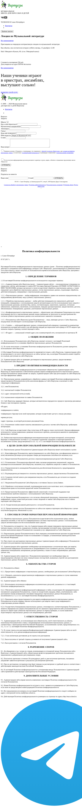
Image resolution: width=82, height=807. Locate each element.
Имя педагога (6, 135)
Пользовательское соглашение (55, 185)
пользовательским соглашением (64, 153)
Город (3, 131)
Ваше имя (4, 178)
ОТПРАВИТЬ (6, 165)
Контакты (8, 109)
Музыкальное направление (11, 126)
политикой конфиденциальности (30, 153)
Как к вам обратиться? (9, 124)
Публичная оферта (68, 185)
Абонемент (5, 129)
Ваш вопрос (5, 147)
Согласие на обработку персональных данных (16, 185)
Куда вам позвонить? (8, 133)
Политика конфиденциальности (37, 185)
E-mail (3, 138)
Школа (3, 122)
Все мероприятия (7, 41)
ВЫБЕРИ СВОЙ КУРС (9, 92)
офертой (44, 151)
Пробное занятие (7, 31)
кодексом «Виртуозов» (53, 151)
